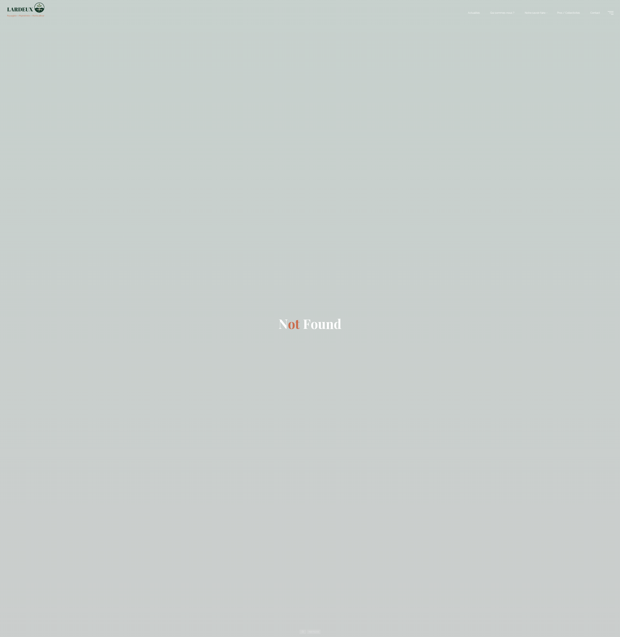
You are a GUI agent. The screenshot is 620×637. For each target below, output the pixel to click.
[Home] (303, 632)
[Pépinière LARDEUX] (25, 9)
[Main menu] (611, 13)
